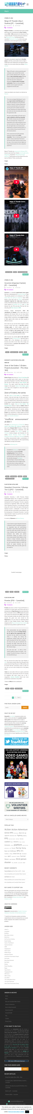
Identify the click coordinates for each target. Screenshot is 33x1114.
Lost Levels (6, 958)
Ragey (5, 968)
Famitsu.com (15, 449)
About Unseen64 (9, 1010)
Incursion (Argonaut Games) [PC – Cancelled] (15, 284)
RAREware (13, 851)
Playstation (7, 597)
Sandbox (17, 591)
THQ (12, 862)
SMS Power (7, 974)
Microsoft (7, 360)
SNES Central (7, 975)
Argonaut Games (21, 294)
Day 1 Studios (9, 272)
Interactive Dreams (8, 954)
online (12, 845)
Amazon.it (21, 897)
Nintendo (7, 845)
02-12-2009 (17, 602)
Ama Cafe (6, 874)
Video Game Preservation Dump (11, 983)
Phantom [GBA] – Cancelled (11, 1094)
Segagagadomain (8, 972)
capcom (6, 835)
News (6, 998)
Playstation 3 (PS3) (16, 360)
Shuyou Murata (22, 434)
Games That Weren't (9, 943)
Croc (25, 304)
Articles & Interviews (10, 1004)
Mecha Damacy (20, 518)
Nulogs (6, 964)
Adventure (16, 833)
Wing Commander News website (19, 623)
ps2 (10, 848)
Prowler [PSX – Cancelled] (14, 600)
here (5, 662)
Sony (23, 360)
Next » (19, 697)
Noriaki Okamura (13, 434)
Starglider (15, 304)
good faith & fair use (20, 731)
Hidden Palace (7, 952)
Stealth (18, 856)
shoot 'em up (17, 854)
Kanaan (20, 299)
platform (18, 844)
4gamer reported (20, 436)
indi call (6, 882)
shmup (10, 853)
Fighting (19, 835)
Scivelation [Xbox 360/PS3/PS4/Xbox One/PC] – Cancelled (16, 1081)
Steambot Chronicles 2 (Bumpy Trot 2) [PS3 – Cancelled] (16, 488)
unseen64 (20, 862)
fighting (24, 835)
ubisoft (15, 862)
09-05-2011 (17, 492)
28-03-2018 (19, 372)
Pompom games (16, 338)
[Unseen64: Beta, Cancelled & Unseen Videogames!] (15, 4)
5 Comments (9, 605)
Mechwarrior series (10, 37)
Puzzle (13, 848)
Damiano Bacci (9, 372)
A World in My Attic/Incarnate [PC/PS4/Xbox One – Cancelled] (16, 1086)
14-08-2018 (17, 287)
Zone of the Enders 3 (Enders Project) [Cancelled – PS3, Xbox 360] (16, 367)
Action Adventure (19, 829)
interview (17, 838)
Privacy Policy (8, 1021)
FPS (6, 838)
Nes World (6, 962)
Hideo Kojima (18, 431)
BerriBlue (6, 933)
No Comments (10, 289)
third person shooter (23, 272)
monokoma (9, 25)
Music (20, 841)
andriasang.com (13, 444)
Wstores (6, 879)
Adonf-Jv (6, 929)
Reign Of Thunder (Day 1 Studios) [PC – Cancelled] (13, 22)
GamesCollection (8, 945)
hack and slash (12, 838)
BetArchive (6, 937)
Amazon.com (16, 897)
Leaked (7, 841)
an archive (12, 716)
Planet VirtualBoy (8, 966)
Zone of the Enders (22, 377)
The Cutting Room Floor (9, 979)
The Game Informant (9, 981)
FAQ (6, 1015)
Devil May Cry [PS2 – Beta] (19, 871)
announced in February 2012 (20, 151)
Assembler (6, 931)
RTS (25, 352)
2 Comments (9, 27)
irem (7, 591)
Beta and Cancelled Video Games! (18, 874)
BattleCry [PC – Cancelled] (11, 1091)
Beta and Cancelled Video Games (12, 1001)
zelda (24, 862)
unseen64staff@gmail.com (16, 1101)
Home (6, 996)
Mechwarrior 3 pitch (13, 39)
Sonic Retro (7, 977)
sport (9, 856)
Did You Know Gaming (9, 939)
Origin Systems (19, 688)
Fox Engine (19, 458)
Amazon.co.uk (7, 899)
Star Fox (20, 304)
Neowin (6, 94)
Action (7, 352)
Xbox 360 (6, 362)
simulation (24, 853)
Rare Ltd (7, 851)
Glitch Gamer (7, 950)
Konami (20, 476)
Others (6, 18)
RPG (18, 851)
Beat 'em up (22, 833)
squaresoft (14, 856)
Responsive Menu (28, 4)
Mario (11, 841)
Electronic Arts (13, 835)
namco (23, 841)
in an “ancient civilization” (13, 416)
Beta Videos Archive (8, 935)
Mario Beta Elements (9, 960)
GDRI (5, 946)
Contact (13, 876)
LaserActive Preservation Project (11, 956)
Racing (18, 848)
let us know (7, 735)
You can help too (17, 730)
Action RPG (8, 833)
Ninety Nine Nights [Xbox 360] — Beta (13, 1077)
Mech (15, 272)
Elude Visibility (7, 941)
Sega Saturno (7, 970)
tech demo (12, 859)
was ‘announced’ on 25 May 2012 (17, 424)
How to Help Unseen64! (10, 1007)
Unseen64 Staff (8, 1013)
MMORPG (16, 842)
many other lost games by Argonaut (13, 297)
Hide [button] (27, 1111)
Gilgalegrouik (7, 948)
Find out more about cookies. (16, 1111)
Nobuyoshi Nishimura (9, 436)
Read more (25, 274)
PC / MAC (11, 18)
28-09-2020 (17, 25)
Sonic (5, 856)
